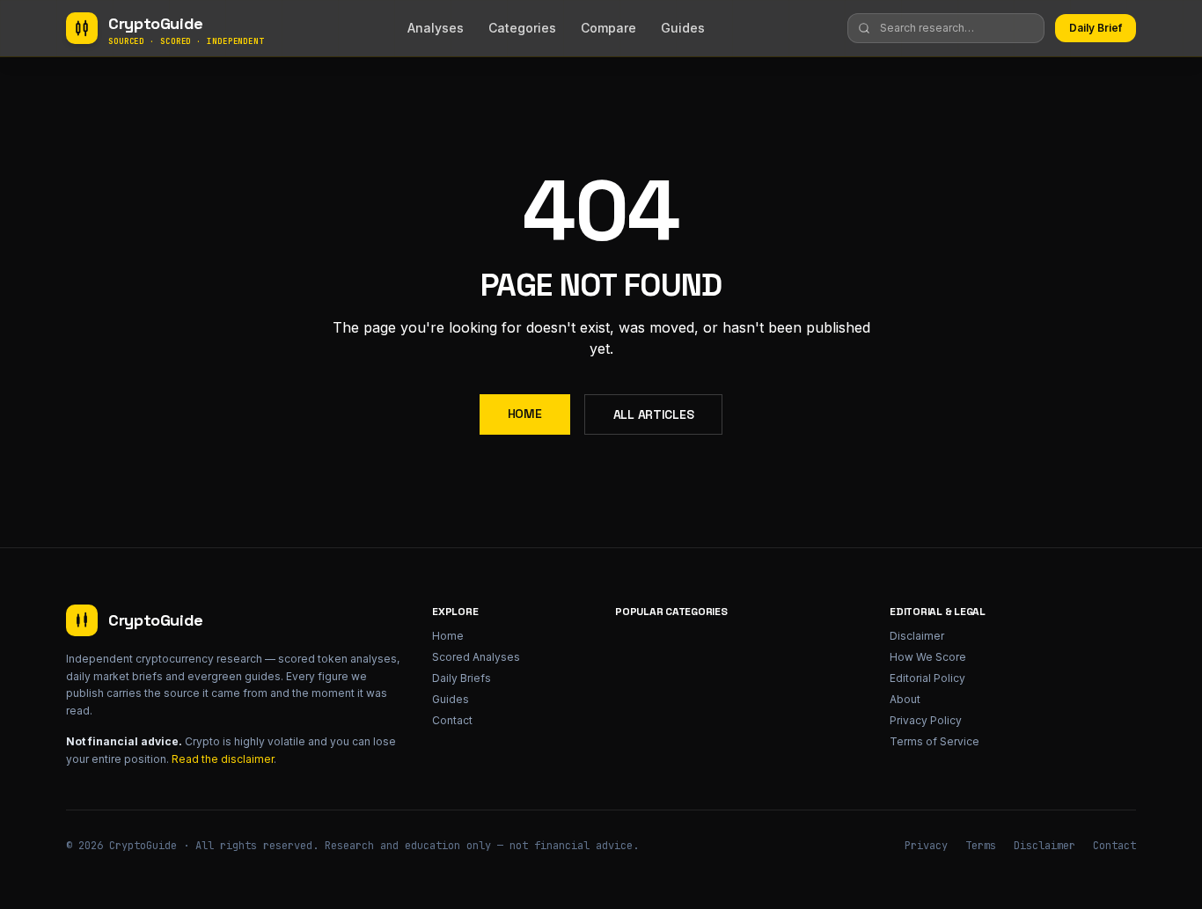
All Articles (653, 414)
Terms (980, 846)
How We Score (928, 656)
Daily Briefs (461, 678)
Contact (452, 720)
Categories (522, 27)
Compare (608, 27)
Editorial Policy (927, 678)
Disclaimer (917, 635)
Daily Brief (1095, 27)
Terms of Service (934, 741)
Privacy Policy (926, 720)
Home (525, 414)
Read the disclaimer (223, 759)
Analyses (435, 27)
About (905, 699)
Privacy (926, 846)
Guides (683, 27)
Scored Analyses (476, 656)
